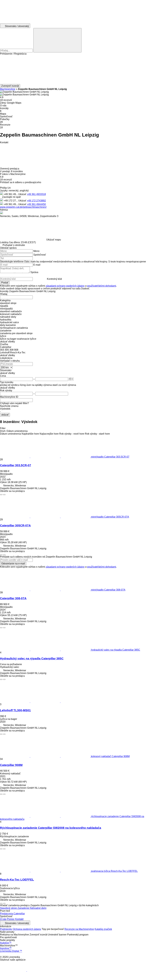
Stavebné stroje (9, 908)
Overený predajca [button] (10, 168)
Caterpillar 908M (11, 765)
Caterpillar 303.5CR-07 (15, 465)
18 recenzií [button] (6, 100)
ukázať (5, 414)
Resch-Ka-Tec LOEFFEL (17, 879)
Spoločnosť (39, 254)
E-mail (36, 264)
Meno (36, 251)
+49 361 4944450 (36, 204)
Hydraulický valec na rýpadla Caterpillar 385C (32, 658)
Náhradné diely (38, 908)
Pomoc (11, 919)
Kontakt (19, 919)
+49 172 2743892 (36, 200)
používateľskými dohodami (101, 285)
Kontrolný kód (54, 279)
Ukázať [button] (22, 194)
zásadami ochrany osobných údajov (65, 285)
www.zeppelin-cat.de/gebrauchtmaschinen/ (23, 207)
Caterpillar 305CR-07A (15, 525)
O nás (3, 919)
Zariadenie (24, 908)
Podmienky (6, 929)
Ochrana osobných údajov (27, 929)
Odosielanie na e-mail (13, 563)
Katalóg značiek (103, 929)
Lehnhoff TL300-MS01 (15, 710)
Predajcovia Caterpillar (12, 913)
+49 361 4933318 (36, 194)
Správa (34, 272)
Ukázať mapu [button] (53, 239)
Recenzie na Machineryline (79, 929)
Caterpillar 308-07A (13, 598)
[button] (78, 69)
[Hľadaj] (57, 40)
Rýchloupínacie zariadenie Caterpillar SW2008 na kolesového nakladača (50, 827)
